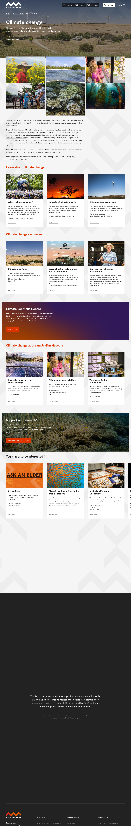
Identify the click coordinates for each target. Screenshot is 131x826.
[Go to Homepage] (19, 815)
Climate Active (24, 152)
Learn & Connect (18, 13)
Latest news (71, 823)
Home (8, 13)
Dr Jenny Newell (12, 39)
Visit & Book (41, 818)
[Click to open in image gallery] (25, 70)
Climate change (12, 120)
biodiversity (77, 140)
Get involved (103, 818)
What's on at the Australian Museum (49, 823)
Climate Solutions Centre (16, 137)
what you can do (22, 159)
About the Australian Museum (108, 823)
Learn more (12, 329)
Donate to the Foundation (18, 440)
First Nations (59, 143)
